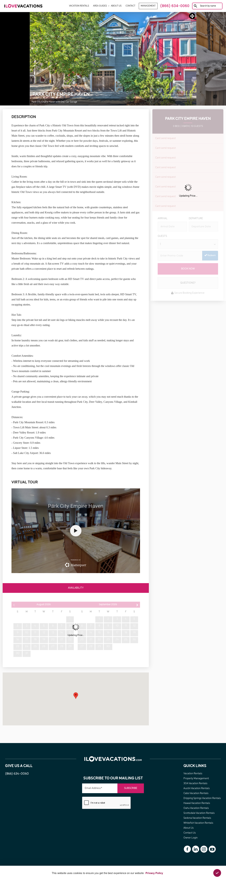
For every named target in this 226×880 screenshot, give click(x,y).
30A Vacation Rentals (195, 783)
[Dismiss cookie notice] (217, 873)
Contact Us (189, 832)
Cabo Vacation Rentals (196, 793)
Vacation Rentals (79, 6)
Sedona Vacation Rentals (197, 818)
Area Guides (100, 6)
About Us (116, 6)
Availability (76, 587)
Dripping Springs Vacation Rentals (202, 798)
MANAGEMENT (148, 6)
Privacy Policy (154, 873)
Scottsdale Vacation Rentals (199, 813)
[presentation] (106, 803)
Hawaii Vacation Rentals (196, 803)
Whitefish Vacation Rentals (198, 823)
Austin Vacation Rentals (196, 788)
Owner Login (190, 837)
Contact (130, 6)
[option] (113, 59)
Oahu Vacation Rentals (196, 808)
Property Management (196, 778)
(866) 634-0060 (17, 774)
